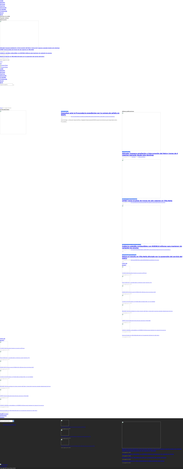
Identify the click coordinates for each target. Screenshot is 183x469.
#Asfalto (76, 116)
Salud (2, 13)
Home (1, 1)
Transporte (163, 202)
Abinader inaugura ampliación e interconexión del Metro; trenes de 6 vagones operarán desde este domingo (30, 48)
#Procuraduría (106, 116)
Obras (129, 151)
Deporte (2, 2)
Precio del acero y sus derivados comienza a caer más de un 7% (137, 282)
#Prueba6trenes (150, 202)
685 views (73, 116)
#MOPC (96, 116)
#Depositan (84, 116)
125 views (133, 202)
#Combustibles (137, 249)
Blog (1, 14)
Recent (124, 265)
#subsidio (152, 249)
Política (2, 6)
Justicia (62, 111)
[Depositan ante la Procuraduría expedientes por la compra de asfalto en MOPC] (13, 122)
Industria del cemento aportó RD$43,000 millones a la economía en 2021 (139, 292)
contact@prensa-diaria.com (9, 424)
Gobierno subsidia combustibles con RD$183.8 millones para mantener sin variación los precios (26, 53)
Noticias (2, 4)
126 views (134, 156)
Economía (3, 9)
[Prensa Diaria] (4, 65)
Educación (3, 7)
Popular (124, 263)
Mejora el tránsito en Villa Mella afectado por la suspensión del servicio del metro (22, 56)
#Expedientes (92, 116)
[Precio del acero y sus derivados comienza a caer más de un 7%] (126, 278)
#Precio (148, 249)
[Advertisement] (91, 96)
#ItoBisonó (142, 249)
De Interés (130, 244)
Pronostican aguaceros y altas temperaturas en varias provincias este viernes (143, 461)
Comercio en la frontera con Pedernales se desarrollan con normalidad (138, 301)
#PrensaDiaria (100, 116)
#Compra (80, 116)
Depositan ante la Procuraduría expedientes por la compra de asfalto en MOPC (90, 114)
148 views (133, 260)
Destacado (125, 151)
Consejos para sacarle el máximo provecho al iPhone (134, 273)
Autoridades (155, 202)
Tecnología (3, 11)
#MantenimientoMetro (139, 202)
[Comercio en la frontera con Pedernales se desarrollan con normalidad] (126, 297)
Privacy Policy (3, 466)
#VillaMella (145, 260)
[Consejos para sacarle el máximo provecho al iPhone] (126, 269)
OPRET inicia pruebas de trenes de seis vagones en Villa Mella (17, 49)
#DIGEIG (87, 116)
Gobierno (139, 244)
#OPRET (145, 202)
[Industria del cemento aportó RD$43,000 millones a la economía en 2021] (126, 288)
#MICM (146, 249)
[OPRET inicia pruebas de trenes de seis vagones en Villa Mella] (141, 178)
